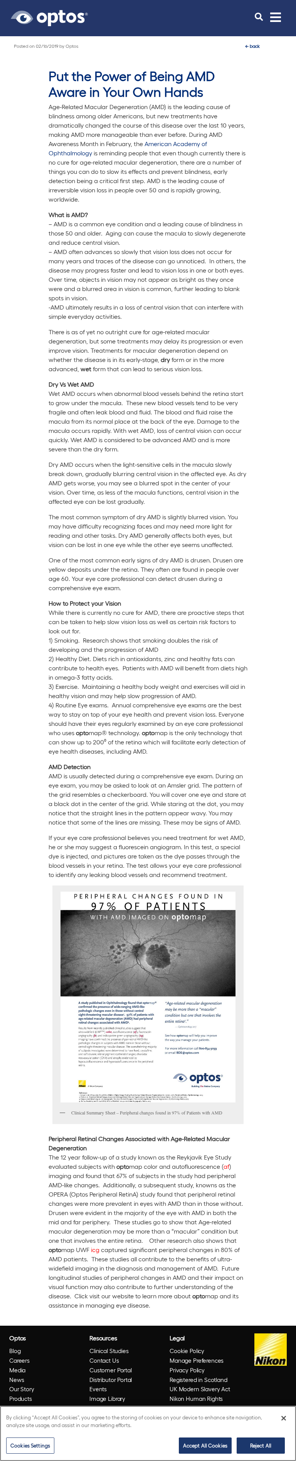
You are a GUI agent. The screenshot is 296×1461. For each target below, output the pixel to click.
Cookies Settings (30, 1445)
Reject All (260, 1445)
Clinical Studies (109, 1350)
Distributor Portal (110, 1379)
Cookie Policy (187, 1350)
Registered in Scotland (198, 1379)
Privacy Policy (187, 1370)
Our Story (21, 1388)
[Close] (283, 1418)
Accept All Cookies (205, 1445)
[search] (259, 17)
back (252, 46)
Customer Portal (110, 1370)
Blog (14, 1350)
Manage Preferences (197, 1360)
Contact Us (104, 1360)
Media (17, 1370)
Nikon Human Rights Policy (196, 1403)
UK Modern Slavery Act (200, 1388)
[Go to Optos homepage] (49, 17)
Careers (19, 1360)
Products (20, 1398)
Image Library (107, 1398)
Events (98, 1388)
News (16, 1379)
